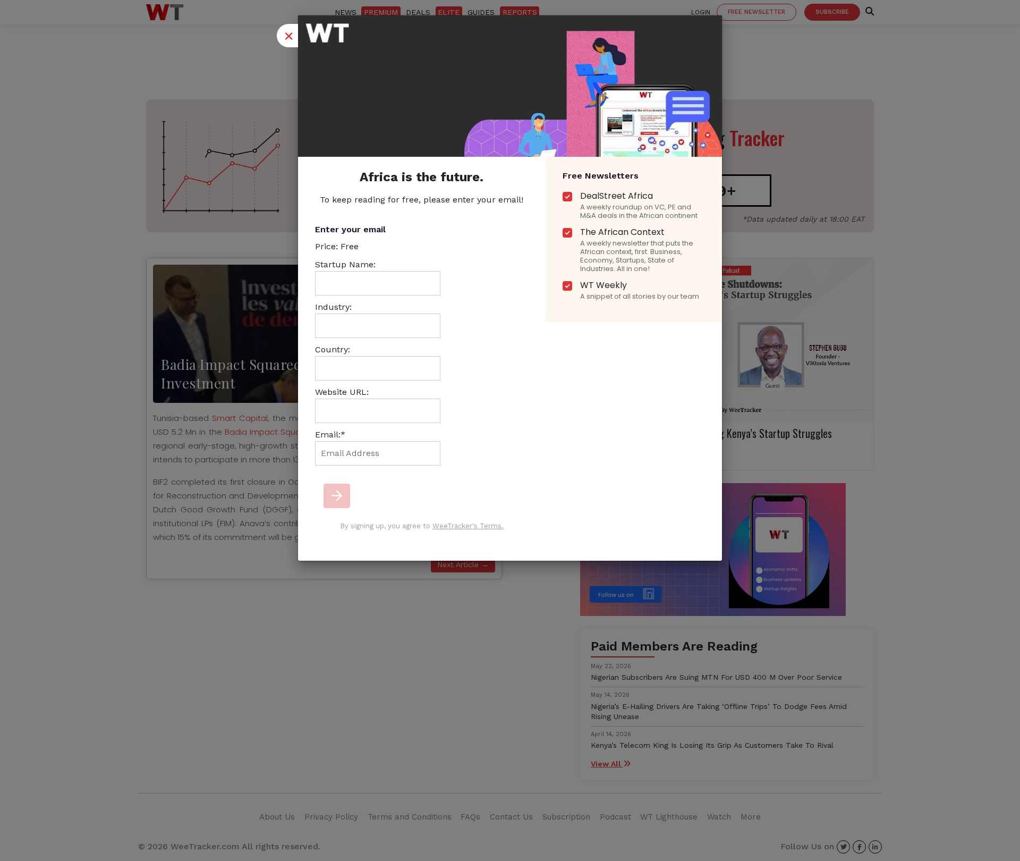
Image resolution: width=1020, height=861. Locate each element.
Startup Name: (345, 264)
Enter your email (350, 229)
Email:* (330, 434)
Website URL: (342, 392)
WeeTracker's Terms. (468, 526)
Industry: (333, 307)
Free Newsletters (601, 176)
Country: (332, 349)
